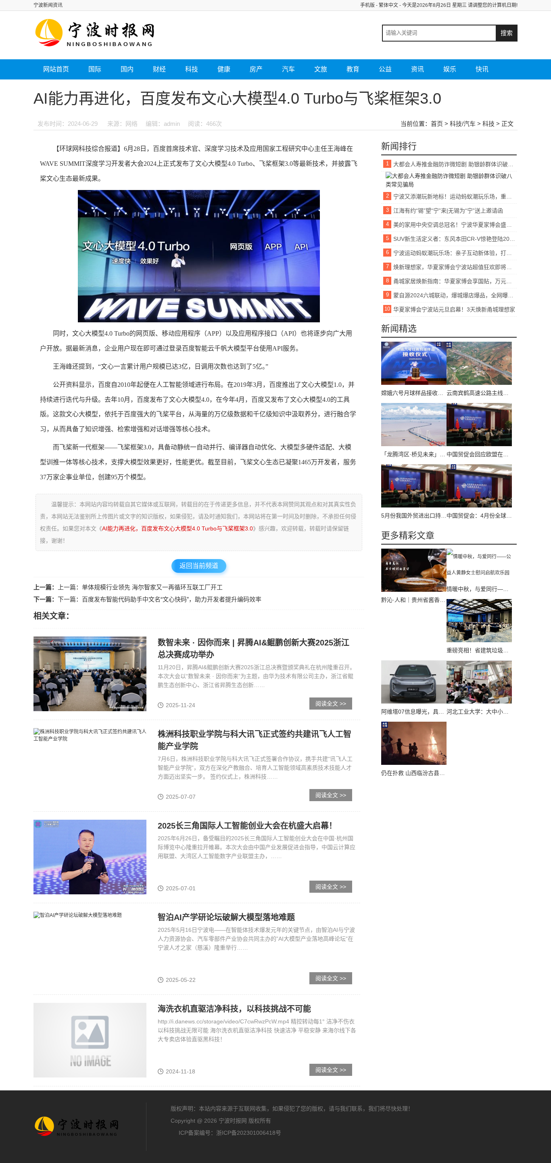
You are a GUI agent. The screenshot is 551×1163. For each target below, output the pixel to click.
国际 (94, 69)
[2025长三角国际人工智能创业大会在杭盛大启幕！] (89, 857)
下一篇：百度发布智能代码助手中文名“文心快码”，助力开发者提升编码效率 (159, 599)
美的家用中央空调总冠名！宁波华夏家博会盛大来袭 (455, 224)
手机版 (367, 5)
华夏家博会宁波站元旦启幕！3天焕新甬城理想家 (454, 309)
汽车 (288, 69)
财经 (159, 69)
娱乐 (449, 69)
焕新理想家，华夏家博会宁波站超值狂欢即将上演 (455, 267)
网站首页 (56, 69)
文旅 (320, 69)
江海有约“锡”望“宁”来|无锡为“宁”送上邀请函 (448, 210)
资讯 (417, 69)
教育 (352, 69)
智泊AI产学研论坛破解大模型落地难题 (226, 917)
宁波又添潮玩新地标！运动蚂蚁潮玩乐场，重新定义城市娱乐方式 (455, 196)
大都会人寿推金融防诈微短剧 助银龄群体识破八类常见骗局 (455, 164)
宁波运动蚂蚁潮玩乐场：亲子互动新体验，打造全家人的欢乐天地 (455, 253)
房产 (256, 69)
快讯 (482, 69)
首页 (437, 123)
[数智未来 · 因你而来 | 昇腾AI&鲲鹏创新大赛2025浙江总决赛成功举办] (89, 674)
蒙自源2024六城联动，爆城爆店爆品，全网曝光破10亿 (455, 295)
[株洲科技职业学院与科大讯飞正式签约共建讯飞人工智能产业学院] (89, 735)
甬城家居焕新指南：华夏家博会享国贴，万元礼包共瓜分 (455, 281)
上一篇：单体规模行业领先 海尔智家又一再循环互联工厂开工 (140, 587)
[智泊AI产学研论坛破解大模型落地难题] (77, 915)
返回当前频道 (198, 565)
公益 (385, 69)
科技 (191, 69)
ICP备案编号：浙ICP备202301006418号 (230, 1133)
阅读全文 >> (330, 703)
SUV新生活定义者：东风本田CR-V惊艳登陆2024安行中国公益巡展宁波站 (455, 239)
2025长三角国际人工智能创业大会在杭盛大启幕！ (247, 825)
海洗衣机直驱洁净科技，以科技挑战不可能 (234, 1008)
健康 (223, 69)
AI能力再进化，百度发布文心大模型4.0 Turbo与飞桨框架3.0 (177, 528)
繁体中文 (388, 5)
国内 (127, 69)
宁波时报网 (77, 1126)
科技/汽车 (463, 123)
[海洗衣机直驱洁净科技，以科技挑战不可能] (89, 1040)
